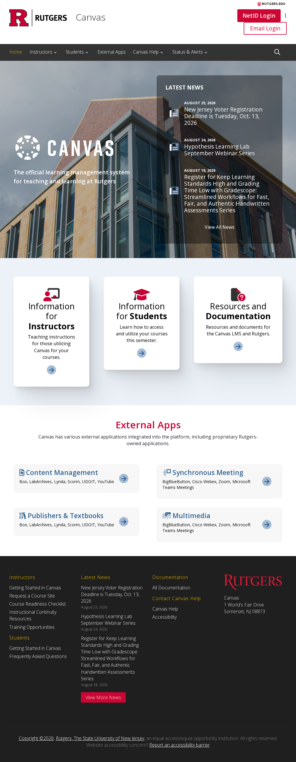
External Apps (111, 52)
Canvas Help (146, 52)
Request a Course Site (32, 596)
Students (75, 52)
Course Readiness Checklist (37, 604)
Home (15, 52)
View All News (219, 227)
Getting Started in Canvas (35, 587)
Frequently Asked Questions (38, 656)
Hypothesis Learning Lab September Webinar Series (108, 619)
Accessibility (164, 617)
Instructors (40, 52)
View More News (103, 697)
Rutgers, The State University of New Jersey (100, 738)
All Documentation (171, 587)
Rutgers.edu (273, 3)
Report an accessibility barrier (179, 745)
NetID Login (258, 15)
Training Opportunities (32, 627)
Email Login (265, 28)
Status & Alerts (187, 52)
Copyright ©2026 (36, 738)
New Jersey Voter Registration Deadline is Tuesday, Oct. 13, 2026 (112, 594)
